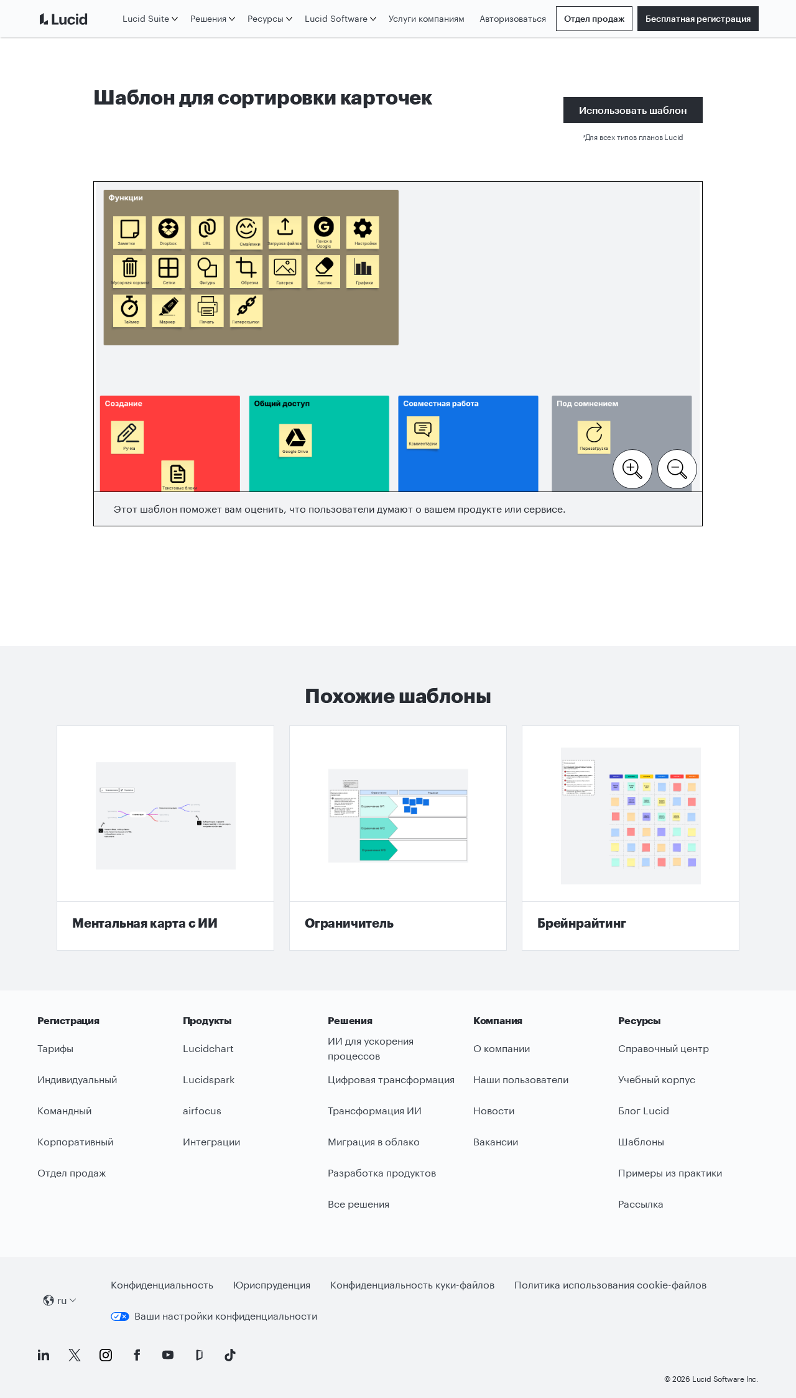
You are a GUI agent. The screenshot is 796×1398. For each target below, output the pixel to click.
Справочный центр (663, 1048)
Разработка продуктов (382, 1172)
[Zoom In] (632, 468)
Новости (493, 1110)
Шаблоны (641, 1141)
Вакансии (495, 1141)
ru (62, 1300)
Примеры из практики (670, 1172)
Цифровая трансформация (391, 1079)
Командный (64, 1110)
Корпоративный (75, 1141)
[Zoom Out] (677, 468)
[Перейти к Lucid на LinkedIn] (43, 1355)
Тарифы (55, 1048)
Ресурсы (266, 18)
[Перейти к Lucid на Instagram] (106, 1355)
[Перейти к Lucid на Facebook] (137, 1355)
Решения (208, 18)
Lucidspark (208, 1079)
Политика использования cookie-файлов (610, 1284)
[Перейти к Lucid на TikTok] (230, 1355)
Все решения (358, 1203)
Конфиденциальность (162, 1284)
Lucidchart (208, 1048)
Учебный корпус (656, 1079)
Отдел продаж (594, 18)
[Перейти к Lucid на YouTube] (168, 1355)
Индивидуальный (77, 1079)
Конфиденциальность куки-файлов (412, 1284)
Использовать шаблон (633, 110)
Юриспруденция (271, 1284)
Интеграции (211, 1141)
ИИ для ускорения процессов (371, 1048)
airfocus (202, 1110)
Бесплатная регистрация (698, 18)
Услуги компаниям (427, 18)
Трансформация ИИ (375, 1110)
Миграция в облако (374, 1141)
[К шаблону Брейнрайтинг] (630, 838)
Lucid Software (336, 18)
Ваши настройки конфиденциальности (225, 1315)
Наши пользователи (520, 1079)
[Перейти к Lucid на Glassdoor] (199, 1355)
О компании (501, 1048)
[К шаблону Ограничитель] (398, 838)
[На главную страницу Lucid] (77, 18)
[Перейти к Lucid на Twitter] (74, 1355)
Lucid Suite (146, 18)
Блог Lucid (643, 1110)
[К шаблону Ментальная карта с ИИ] (165, 838)
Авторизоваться (512, 18)
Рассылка (641, 1203)
